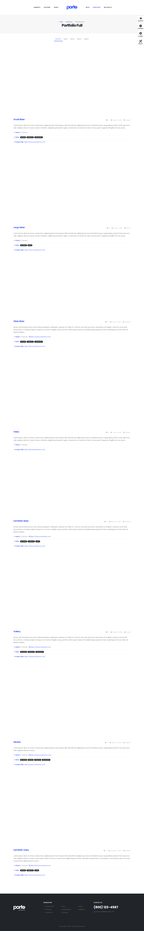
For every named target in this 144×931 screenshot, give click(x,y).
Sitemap (82, 909)
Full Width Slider (21, 520)
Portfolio (96, 7)
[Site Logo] (72, 7)
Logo (30, 245)
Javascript (38, 137)
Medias (79, 39)
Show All (58, 39)
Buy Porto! (108, 7)
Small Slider (19, 119)
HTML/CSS (30, 137)
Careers (65, 912)
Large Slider (19, 227)
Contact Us (49, 912)
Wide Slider (18, 321)
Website (86, 39)
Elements (37, 7)
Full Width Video (21, 849)
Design (72, 39)
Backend (23, 245)
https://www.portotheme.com (40, 337)
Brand (66, 39)
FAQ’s (80, 906)
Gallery (16, 631)
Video (16, 431)
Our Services (49, 906)
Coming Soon (66, 909)
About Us (48, 909)
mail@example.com (107, 912)
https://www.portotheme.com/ (34, 142)
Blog (87, 7)
